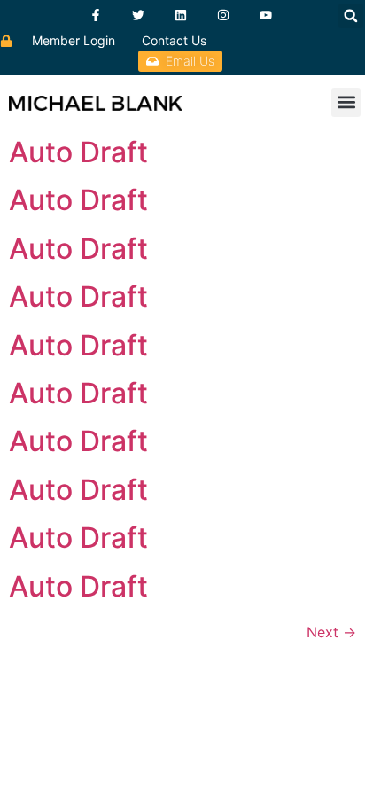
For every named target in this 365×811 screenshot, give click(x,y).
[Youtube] (266, 15)
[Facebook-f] (96, 15)
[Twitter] (138, 15)
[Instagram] (223, 15)
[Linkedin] (181, 15)
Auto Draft (78, 152)
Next (331, 632)
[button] (350, 16)
